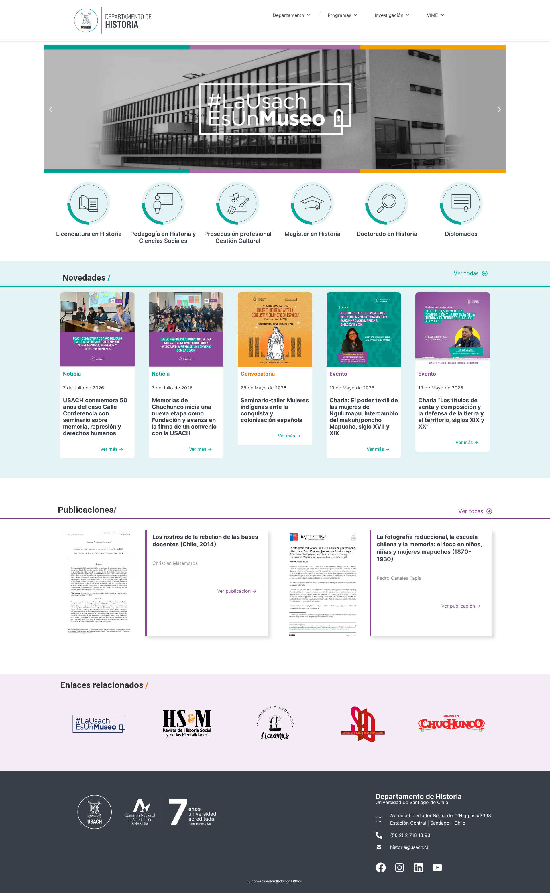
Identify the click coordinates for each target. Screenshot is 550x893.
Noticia (72, 374)
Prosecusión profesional (237, 233)
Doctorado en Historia (387, 233)
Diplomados (461, 233)
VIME (432, 15)
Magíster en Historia (312, 233)
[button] (50, 109)
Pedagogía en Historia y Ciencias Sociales (163, 237)
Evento (338, 374)
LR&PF (296, 881)
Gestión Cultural (237, 240)
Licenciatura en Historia (88, 233)
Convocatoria (258, 374)
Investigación (389, 15)
